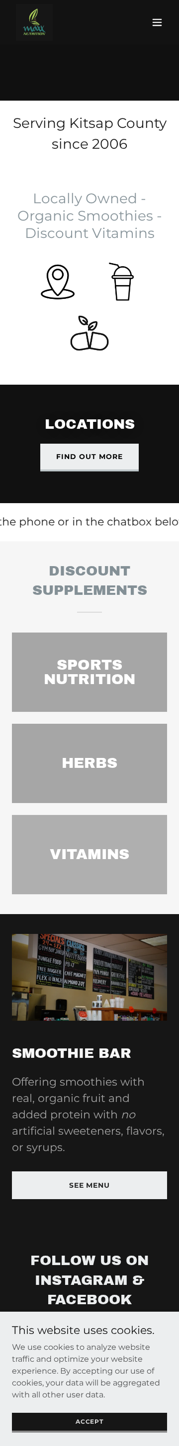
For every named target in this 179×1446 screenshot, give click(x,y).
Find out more (89, 456)
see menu (89, 1185)
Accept (89, 1421)
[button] (157, 22)
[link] (34, 22)
